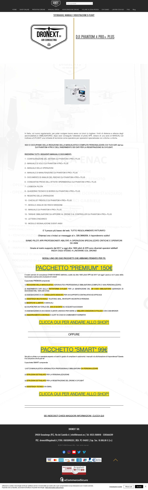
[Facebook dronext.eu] (64, 452)
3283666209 (108, 434)
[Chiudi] (145, 486)
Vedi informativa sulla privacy (54, 487)
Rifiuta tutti (128, 487)
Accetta (139, 487)
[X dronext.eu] (79, 452)
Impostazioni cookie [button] (115, 487)
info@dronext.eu (78, 434)
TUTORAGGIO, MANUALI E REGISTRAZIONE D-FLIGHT (73, 15)
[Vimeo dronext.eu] (84, 452)
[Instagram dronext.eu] (69, 452)
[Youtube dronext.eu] (74, 452)
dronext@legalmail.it (48, 440)
